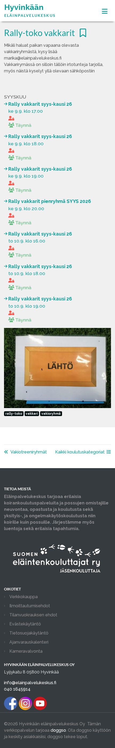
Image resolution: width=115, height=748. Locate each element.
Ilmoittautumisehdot (29, 605)
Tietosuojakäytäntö (28, 633)
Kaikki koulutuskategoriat (80, 452)
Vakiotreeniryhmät (28, 452)
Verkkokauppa (23, 596)
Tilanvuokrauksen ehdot (33, 614)
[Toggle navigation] (105, 11)
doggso (58, 730)
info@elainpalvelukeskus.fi (30, 682)
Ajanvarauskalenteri (28, 642)
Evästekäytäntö (25, 623)
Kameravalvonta (26, 651)
